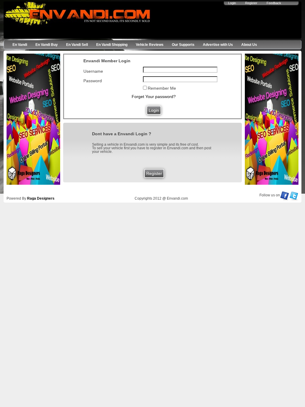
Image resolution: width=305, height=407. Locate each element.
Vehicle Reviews (150, 45)
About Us (249, 45)
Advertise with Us (218, 45)
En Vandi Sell (77, 45)
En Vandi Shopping (111, 45)
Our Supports (183, 45)
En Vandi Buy (46, 45)
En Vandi (20, 45)
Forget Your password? (154, 96)
